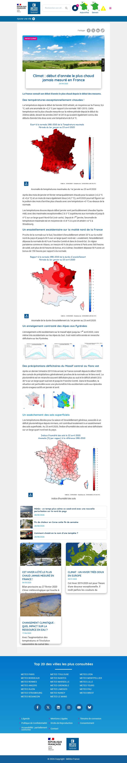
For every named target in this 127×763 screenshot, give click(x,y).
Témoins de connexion (90, 719)
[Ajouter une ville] (33, 19)
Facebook (37, 707)
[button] (110, 8)
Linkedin (58, 707)
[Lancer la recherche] (66, 8)
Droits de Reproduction (62, 723)
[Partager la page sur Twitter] (93, 30)
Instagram (68, 707)
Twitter (48, 707)
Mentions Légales (59, 719)
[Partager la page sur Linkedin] (98, 30)
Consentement (87, 723)
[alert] (103, 8)
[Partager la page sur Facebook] (89, 30)
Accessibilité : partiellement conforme (34, 728)
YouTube (79, 707)
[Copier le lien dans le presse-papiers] (103, 30)
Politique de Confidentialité (34, 723)
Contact (54, 729)
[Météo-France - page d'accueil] (72, 744)
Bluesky (89, 707)
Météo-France (72, 759)
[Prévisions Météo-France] (34, 8)
